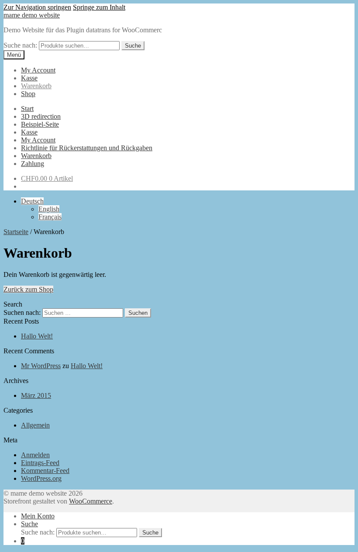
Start (27, 108)
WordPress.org (41, 478)
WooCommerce (90, 501)
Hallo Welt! (37, 336)
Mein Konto (38, 516)
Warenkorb (36, 86)
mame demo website (31, 15)
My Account (38, 70)
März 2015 (36, 395)
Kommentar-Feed (45, 470)
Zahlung (32, 163)
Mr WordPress (41, 365)
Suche (133, 45)
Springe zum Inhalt (99, 7)
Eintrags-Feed (40, 462)
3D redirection (41, 116)
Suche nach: (20, 45)
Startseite (15, 231)
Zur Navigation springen (37, 7)
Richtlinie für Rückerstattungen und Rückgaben (86, 148)
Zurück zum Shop (28, 289)
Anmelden (35, 455)
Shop (28, 93)
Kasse (29, 78)
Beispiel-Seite (40, 124)
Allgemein (35, 425)
